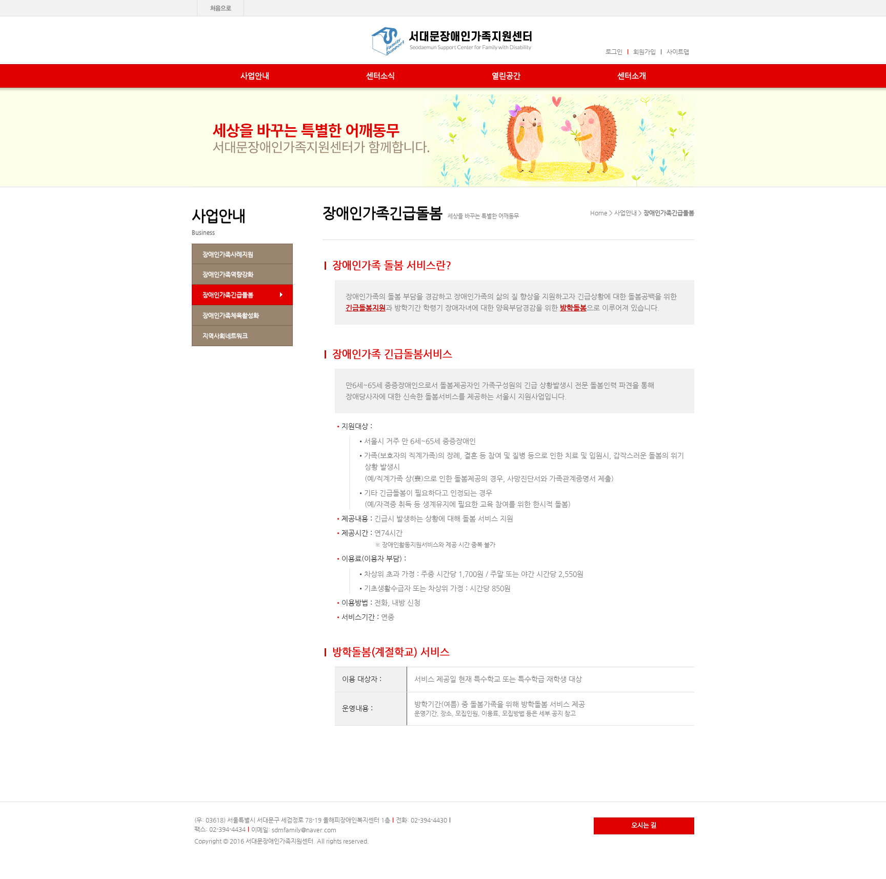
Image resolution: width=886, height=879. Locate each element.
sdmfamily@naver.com (304, 829)
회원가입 (644, 51)
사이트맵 (678, 51)
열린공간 (506, 75)
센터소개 (631, 75)
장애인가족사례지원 (228, 254)
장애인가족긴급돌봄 (228, 294)
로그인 (614, 51)
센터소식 (380, 75)
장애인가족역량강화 (228, 274)
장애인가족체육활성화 (231, 315)
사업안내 (254, 75)
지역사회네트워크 (225, 335)
